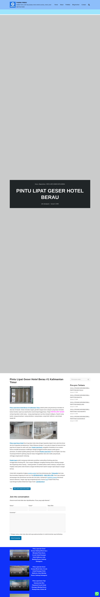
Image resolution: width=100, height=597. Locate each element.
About (61, 4)
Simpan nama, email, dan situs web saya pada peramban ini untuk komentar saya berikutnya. (37, 534)
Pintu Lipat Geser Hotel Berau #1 (19, 407)
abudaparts (46, 203)
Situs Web (50, 505)
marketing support (52, 477)
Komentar (13, 512)
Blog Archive (75, 4)
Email (31, 505)
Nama (12, 505)
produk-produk (32, 473)
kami (47, 479)
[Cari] (89, 5)
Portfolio (68, 4)
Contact (84, 4)
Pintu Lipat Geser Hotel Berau (22, 488)
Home (56, 4)
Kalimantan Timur (34, 407)
